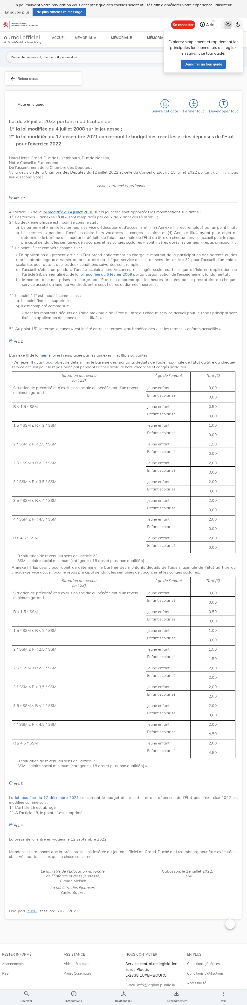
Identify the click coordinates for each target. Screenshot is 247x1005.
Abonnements (13, 964)
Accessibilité (196, 983)
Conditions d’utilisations (205, 973)
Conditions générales (203, 964)
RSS (5, 973)
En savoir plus (17, 12)
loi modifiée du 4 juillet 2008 (68, 211)
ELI (66, 983)
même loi (48, 355)
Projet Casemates (77, 973)
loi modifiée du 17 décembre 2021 (47, 797)
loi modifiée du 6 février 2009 (106, 274)
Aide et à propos (76, 964)
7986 (32, 910)
